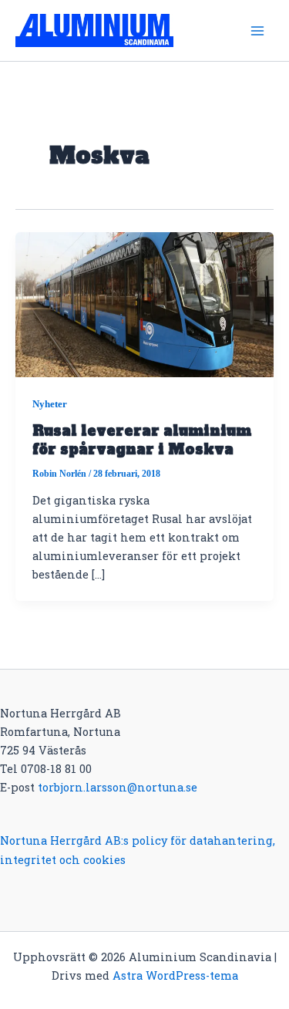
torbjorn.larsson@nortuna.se (117, 787)
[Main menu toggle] (257, 31)
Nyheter (49, 403)
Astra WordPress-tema (175, 975)
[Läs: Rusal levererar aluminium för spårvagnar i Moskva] (144, 303)
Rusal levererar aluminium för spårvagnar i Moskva (141, 440)
